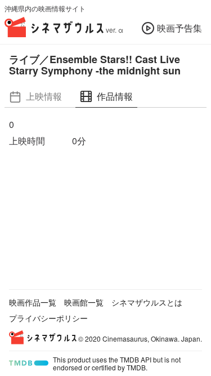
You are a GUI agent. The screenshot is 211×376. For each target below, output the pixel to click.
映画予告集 (179, 27)
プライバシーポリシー (48, 318)
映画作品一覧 (32, 302)
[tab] (35, 97)
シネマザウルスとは (146, 302)
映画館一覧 (84, 302)
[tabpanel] (105, 133)
